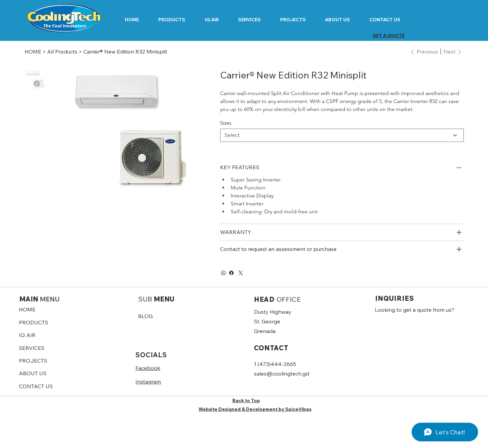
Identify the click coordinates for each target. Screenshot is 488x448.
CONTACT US (36, 386)
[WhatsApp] (223, 273)
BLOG (145, 316)
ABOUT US (32, 373)
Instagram (148, 381)
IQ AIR (27, 335)
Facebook (147, 368)
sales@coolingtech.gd (281, 373)
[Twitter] (240, 273)
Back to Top (246, 400)
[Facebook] (231, 273)
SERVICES (31, 348)
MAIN (39, 299)
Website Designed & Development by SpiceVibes (255, 409)
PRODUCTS (33, 322)
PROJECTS (33, 360)
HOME (27, 309)
